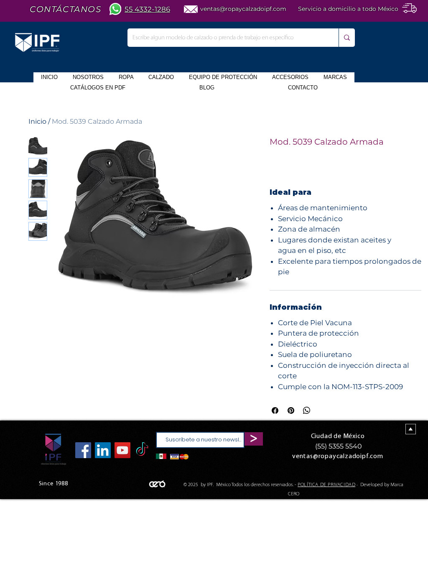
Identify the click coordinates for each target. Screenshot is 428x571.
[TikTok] (142, 450)
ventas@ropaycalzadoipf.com (243, 9)
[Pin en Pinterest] (291, 410)
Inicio (37, 121)
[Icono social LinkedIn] (103, 450)
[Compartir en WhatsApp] (307, 410)
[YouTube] (122, 450)
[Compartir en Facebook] (275, 410)
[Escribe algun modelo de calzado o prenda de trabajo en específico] (347, 37)
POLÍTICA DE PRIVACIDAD (326, 484)
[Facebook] (83, 450)
